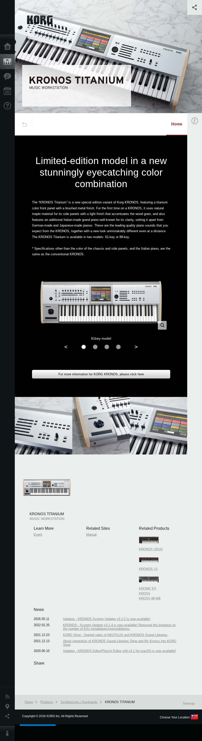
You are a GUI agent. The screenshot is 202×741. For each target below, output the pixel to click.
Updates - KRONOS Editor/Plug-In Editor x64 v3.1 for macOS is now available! (119, 651)
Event (38, 534)
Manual (91, 534)
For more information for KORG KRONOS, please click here (101, 374)
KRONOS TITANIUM (120, 702)
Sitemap (189, 703)
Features (8, 76)
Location (8, 706)
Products (8, 61)
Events (8, 91)
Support (8, 106)
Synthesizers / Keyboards (79, 702)
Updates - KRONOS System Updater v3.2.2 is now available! (106, 619)
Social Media (8, 716)
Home (8, 46)
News (8, 697)
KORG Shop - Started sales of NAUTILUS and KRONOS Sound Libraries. (115, 635)
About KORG (8, 733)
